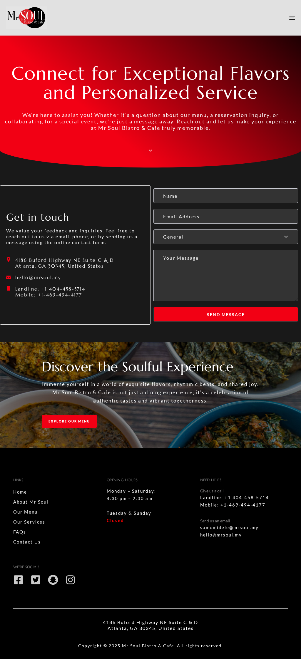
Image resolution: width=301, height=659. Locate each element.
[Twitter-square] (36, 580)
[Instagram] (70, 580)
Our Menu (25, 511)
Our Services (29, 521)
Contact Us (27, 541)
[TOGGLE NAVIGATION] (247, 18)
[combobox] (225, 236)
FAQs (19, 531)
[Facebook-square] (18, 580)
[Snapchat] (53, 580)
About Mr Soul (31, 501)
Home (20, 491)
